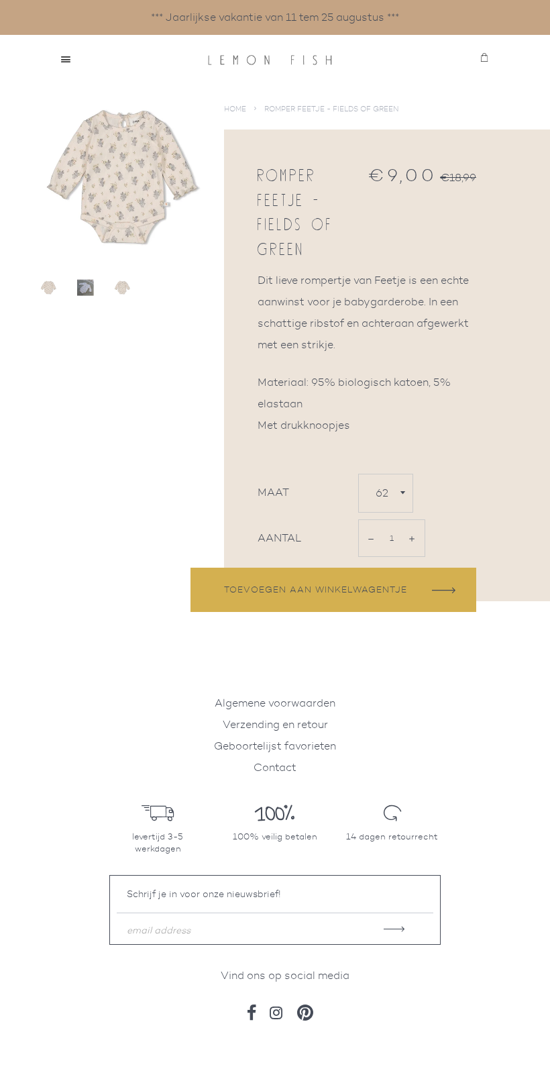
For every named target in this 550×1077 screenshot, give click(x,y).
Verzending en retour (275, 724)
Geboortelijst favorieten (275, 745)
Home (235, 108)
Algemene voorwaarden (275, 703)
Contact (275, 767)
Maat (273, 492)
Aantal (280, 537)
